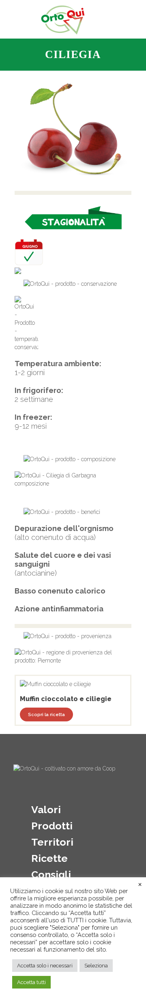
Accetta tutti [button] (31, 982)
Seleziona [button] (96, 966)
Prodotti (52, 826)
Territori (52, 842)
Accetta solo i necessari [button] (45, 966)
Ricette (49, 858)
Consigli (51, 874)
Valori (46, 809)
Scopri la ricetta (46, 714)
